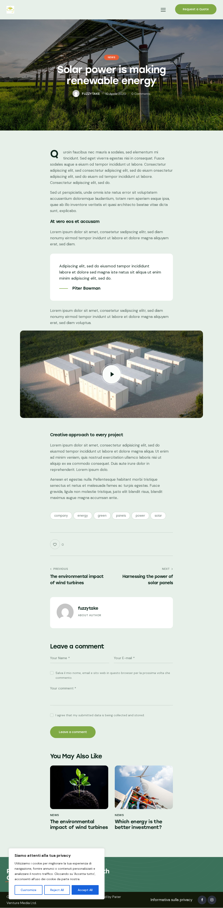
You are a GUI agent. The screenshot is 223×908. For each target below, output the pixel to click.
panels (121, 515)
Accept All (85, 890)
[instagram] (212, 900)
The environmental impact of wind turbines (79, 824)
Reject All (57, 890)
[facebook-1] (202, 900)
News (111, 57)
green (102, 515)
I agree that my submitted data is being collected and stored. (100, 715)
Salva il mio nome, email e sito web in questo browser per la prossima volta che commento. (113, 675)
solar (158, 515)
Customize (28, 890)
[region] (57, 873)
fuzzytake (88, 608)
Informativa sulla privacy (171, 899)
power (140, 515)
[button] (163, 10)
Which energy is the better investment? (138, 824)
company (61, 515)
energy (83, 515)
